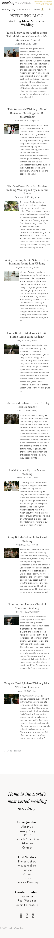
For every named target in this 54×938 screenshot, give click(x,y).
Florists (27, 878)
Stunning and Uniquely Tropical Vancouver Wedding (27, 606)
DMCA (27, 835)
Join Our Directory (27, 882)
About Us (27, 827)
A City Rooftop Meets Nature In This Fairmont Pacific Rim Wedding (27, 262)
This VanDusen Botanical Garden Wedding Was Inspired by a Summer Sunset (27, 189)
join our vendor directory (42, 1)
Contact (27, 847)
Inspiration (27, 896)
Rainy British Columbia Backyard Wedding (27, 539)
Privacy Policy (27, 831)
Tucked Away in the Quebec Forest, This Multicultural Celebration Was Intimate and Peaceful (27, 36)
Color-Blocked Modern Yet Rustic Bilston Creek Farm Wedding (27, 335)
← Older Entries (12, 750)
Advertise (27, 843)
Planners (27, 870)
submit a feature (46, 4)
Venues (27, 874)
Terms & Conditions (27, 839)
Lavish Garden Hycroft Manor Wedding (27, 472)
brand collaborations (44, 3)
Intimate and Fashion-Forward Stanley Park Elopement (27, 405)
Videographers (27, 866)
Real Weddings (27, 900)
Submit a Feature (27, 905)
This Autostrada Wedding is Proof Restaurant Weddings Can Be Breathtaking (27, 113)
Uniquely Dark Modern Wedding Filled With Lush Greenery (27, 685)
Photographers (27, 861)
